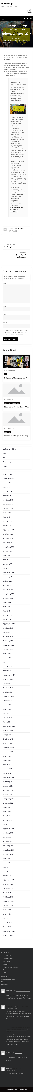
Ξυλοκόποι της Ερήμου (23, 991)
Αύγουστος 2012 (8, 803)
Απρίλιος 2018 (7, 521)
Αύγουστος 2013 (8, 752)
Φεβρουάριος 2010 (9, 931)
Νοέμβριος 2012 (8, 790)
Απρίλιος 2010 (7, 923)
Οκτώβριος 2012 (8, 795)
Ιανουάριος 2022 (8, 474)
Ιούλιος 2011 (6, 859)
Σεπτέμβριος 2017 (8, 547)
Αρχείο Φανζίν (5, 976)
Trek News (18, 1053)
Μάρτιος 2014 (7, 722)
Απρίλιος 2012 (7, 820)
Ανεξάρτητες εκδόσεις (9, 449)
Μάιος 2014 (6, 713)
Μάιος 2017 (6, 560)
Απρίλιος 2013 (7, 769)
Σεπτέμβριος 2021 (8, 479)
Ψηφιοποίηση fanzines (10, 967)
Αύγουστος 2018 (8, 509)
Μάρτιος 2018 (7, 526)
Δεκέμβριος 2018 (8, 504)
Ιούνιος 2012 (7, 812)
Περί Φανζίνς (7, 956)
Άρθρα (5, 403)
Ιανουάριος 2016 (8, 628)
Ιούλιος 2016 (7, 602)
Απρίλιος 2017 (7, 564)
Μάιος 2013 (6, 765)
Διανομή (5, 964)
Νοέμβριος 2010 (8, 893)
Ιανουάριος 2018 (8, 534)
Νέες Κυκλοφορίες (16, 403)
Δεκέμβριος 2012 (8, 786)
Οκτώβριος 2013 (8, 743)
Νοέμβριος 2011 (7, 841)
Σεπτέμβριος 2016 (8, 594)
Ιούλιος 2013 (7, 756)
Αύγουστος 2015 (8, 649)
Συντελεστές (7, 961)
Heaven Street (17, 1068)
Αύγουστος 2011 (8, 854)
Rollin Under (10, 1032)
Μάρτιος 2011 (7, 876)
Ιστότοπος (5, 322)
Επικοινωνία (5, 985)
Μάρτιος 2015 (7, 671)
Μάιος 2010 (6, 918)
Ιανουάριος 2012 (8, 833)
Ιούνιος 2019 (7, 483)
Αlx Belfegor (10, 1006)
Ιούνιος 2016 (7, 607)
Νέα (5, 374)
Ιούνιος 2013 (7, 760)
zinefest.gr (14, 212)
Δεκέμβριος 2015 (8, 632)
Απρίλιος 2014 (7, 718)
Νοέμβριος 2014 (8, 688)
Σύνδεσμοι (4, 982)
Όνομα (5, 306)
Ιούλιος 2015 (7, 654)
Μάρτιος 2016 (7, 620)
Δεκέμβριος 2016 (8, 581)
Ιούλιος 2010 (7, 910)
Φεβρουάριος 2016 (9, 624)
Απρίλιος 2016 (7, 615)
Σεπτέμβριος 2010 (8, 901)
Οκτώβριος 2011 (8, 846)
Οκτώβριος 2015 (8, 641)
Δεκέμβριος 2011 (8, 837)
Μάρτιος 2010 (7, 927)
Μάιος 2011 (6, 867)
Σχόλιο (5, 283)
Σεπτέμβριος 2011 (8, 850)
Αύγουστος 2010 (8, 906)
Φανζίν (5, 466)
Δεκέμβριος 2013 (8, 735)
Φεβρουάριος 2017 (9, 573)
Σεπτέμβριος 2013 (8, 748)
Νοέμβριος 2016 (8, 585)
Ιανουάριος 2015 (8, 679)
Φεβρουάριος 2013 (9, 777)
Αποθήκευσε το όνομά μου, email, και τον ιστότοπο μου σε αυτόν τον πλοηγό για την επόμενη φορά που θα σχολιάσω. (16, 332)
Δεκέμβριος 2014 (8, 684)
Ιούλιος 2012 (7, 807)
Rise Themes (23, 1090)
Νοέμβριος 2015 (8, 637)
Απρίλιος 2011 (7, 871)
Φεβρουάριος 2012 (9, 829)
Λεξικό (5, 970)
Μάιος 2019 (6, 487)
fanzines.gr (7, 3)
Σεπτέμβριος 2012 (8, 799)
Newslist (8, 1090)
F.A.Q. (5, 973)
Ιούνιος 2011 (6, 863)
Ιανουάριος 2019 (8, 500)
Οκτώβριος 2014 (8, 692)
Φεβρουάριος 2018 (9, 530)
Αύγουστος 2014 (8, 701)
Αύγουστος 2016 (8, 598)
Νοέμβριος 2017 (8, 538)
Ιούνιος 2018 (7, 513)
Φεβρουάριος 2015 (9, 675)
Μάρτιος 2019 (7, 496)
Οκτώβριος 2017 (8, 543)
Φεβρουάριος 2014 (9, 726)
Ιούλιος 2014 (7, 705)
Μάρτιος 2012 (7, 824)
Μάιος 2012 (6, 816)
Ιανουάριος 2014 (8, 731)
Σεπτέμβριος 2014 (8, 696)
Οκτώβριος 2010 (8, 897)
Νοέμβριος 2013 (8, 739)
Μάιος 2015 (6, 662)
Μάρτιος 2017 (7, 568)
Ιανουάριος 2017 (8, 577)
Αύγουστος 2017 (8, 551)
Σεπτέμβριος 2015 (8, 645)
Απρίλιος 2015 (7, 666)
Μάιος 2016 (6, 611)
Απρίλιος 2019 (7, 491)
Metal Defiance (22, 1006)
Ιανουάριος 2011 (8, 884)
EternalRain (12, 231)
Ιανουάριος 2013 (8, 782)
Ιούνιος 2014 (7, 709)
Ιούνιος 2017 (7, 555)
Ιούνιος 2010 (7, 914)
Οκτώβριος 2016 (8, 590)
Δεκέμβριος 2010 (8, 888)
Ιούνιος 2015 (7, 658)
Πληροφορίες (5, 953)
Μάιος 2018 (6, 517)
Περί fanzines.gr (8, 958)
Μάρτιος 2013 (7, 773)
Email (5, 314)
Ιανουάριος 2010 (8, 935)
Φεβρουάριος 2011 (8, 880)
